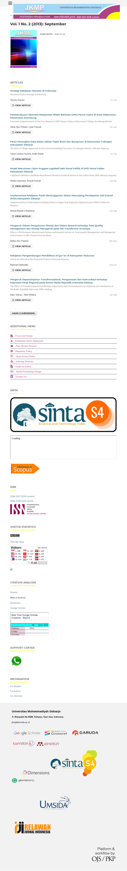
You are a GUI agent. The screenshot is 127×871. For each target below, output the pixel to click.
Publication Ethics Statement (29, 341)
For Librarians (16, 696)
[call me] (16, 666)
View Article (22, 105)
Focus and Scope (24, 336)
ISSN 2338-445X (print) (21, 501)
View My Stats (17, 542)
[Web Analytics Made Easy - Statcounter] (15, 536)
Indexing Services (24, 361)
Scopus (14, 592)
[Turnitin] (24, 746)
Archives (24, 15)
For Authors (15, 691)
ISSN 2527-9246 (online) (22, 496)
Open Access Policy (25, 356)
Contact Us (21, 376)
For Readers (15, 686)
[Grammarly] (23, 783)
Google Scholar (17, 608)
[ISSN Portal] (28, 513)
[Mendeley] (48, 746)
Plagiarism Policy (23, 351)
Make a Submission (23, 313)
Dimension (15, 603)
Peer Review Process (26, 346)
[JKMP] (27, 738)
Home (13, 15)
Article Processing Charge (28, 371)
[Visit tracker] (11, 569)
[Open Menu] (10, 3)
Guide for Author (23, 366)
